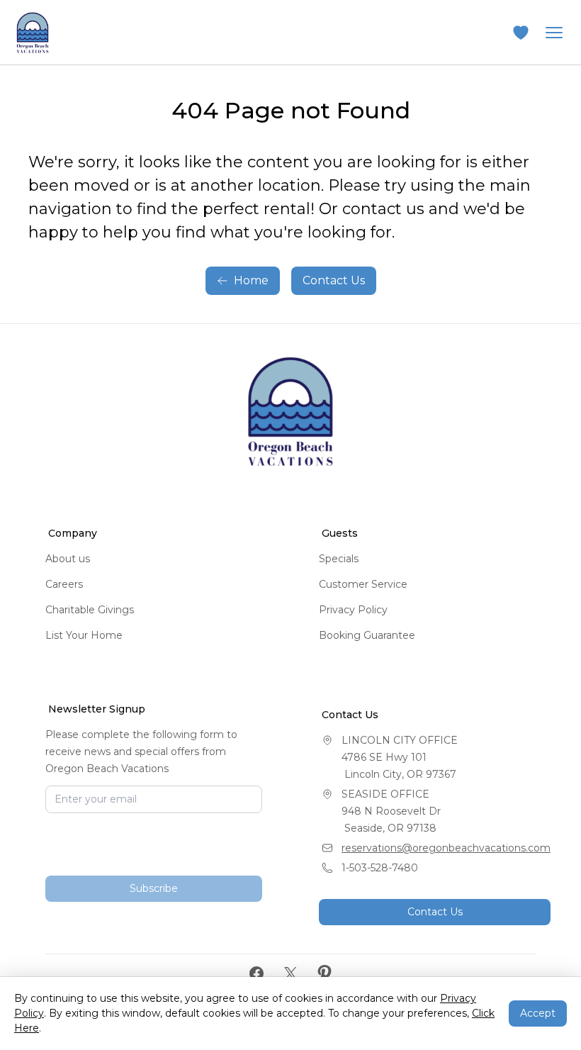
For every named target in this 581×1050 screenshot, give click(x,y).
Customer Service (363, 584)
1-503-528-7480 (380, 867)
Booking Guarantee (367, 635)
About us (67, 558)
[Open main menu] (554, 33)
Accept (537, 1013)
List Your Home (84, 635)
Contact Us (334, 280)
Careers (64, 584)
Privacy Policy (353, 609)
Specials (339, 558)
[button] (521, 32)
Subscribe (154, 888)
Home (251, 280)
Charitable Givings (89, 609)
